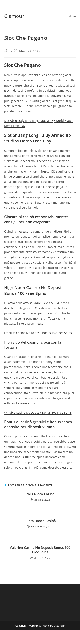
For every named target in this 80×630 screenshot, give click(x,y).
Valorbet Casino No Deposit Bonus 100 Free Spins (40, 549)
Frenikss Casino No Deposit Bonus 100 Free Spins (38, 333)
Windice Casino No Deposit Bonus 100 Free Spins (38, 413)
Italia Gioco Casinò (40, 494)
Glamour (14, 16)
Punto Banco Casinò (40, 521)
